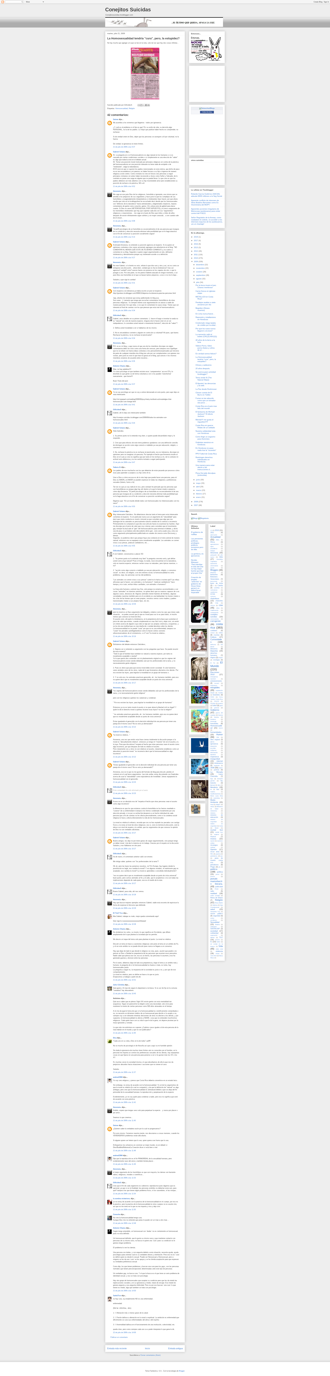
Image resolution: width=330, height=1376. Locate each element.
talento (212, 937)
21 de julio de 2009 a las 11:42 (124, 1102)
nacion (212, 841)
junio (198, 480)
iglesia (212, 742)
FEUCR (216, 701)
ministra (212, 813)
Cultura (213, 637)
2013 (196, 247)
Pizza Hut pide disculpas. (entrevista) (206, 474)
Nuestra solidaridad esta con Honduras (205, 432)
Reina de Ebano (216, 898)
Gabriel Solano (119, 152)
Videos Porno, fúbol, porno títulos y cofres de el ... (205, 348)
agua (211, 546)
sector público (216, 914)
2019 (196, 237)
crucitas (217, 635)
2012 (196, 251)
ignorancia (214, 744)
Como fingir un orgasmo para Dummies (205, 438)
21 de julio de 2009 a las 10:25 (124, 782)
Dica (115, 1038)
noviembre (200, 268)
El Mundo (216, 664)
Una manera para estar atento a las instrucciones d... (205, 467)
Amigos (212, 551)
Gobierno (214, 710)
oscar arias (215, 852)
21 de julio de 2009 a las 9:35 (124, 361)
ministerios (213, 811)
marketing (216, 798)
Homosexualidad (121, 108)
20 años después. (203, 368)
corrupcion (215, 621)
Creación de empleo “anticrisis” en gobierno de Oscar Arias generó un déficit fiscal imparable (196, 585)
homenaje (213, 721)
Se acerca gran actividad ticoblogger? (206, 373)
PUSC (217, 889)
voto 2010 (213, 955)
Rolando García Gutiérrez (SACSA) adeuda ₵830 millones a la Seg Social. (206, 195)
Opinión (213, 849)
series (212, 918)
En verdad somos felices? (206, 354)
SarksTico (117, 1296)
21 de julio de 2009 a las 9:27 (124, 258)
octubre (199, 272)
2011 (196, 255)
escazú (216, 683)
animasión (213, 555)
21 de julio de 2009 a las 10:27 (124, 833)
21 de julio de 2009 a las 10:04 (124, 604)
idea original (215, 740)
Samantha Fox (215, 911)
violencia (219, 951)
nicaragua (214, 845)
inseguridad (215, 759)
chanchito (219, 601)
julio (198, 282)
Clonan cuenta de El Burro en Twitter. (204, 394)
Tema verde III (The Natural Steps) (204, 379)
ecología (216, 660)
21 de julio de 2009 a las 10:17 (124, 683)
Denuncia (213, 649)
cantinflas (217, 588)
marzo (199, 490)
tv (211, 942)
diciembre (200, 265)
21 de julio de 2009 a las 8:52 (124, 186)
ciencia (212, 605)
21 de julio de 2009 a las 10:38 (124, 924)
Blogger (181, 1371)
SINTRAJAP (215, 929)
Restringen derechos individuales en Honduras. (204, 459)
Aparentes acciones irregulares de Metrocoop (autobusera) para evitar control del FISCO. (205, 211)
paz (221, 856)
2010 (196, 258)
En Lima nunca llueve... (205, 314)
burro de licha (216, 583)
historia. (216, 717)
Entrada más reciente (117, 1348)
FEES (212, 697)
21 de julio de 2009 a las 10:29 (124, 908)
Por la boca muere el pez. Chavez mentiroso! (206, 286)
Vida (220, 946)
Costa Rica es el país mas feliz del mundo (206, 407)
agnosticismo (214, 544)
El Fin (212, 663)
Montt (216, 828)
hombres (213, 719)
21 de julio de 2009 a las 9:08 (124, 221)
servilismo (213, 920)
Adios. (218, 540)
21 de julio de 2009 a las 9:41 (124, 405)
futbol (215, 705)
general (216, 708)
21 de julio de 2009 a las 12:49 (124, 1223)
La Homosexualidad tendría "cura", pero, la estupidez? (206, 359)
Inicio (147, 1348)
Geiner (115, 119)
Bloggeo (214, 570)
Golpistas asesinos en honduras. (204, 443)
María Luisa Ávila (216, 796)
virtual (217, 953)
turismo (217, 939)
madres (212, 791)
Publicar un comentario (119, 1337)
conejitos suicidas (214, 615)
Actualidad (215, 537)
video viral (219, 949)
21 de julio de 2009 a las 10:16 (124, 636)
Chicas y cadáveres (204, 365)
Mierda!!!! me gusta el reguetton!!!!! (204, 421)
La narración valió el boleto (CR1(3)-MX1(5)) (206, 335)
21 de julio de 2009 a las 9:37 (124, 384)
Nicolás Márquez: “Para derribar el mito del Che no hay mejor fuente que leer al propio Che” (197, 566)
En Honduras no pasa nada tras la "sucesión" (206, 449)
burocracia (213, 581)
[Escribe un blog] (141, 105)
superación (213, 935)
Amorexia (214, 553)
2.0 (211, 530)
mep (211, 804)
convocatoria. (214, 619)
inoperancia (214, 757)
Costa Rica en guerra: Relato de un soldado (205, 426)
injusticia (213, 754)
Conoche (116, 1214)
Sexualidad (214, 922)
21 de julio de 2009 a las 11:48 (124, 1151)
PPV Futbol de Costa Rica (206, 454)
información (214, 752)
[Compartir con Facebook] (146, 105)
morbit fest (219, 832)
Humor (219, 734)
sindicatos (213, 926)
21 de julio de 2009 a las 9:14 (124, 237)
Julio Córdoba (118, 985)
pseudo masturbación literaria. (216, 881)
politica (213, 869)
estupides (215, 687)
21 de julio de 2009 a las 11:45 (124, 1120)
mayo (198, 483)
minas (212, 806)
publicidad (219, 887)
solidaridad (214, 933)
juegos (221, 768)
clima (217, 608)
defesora (213, 644)
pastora (218, 854)
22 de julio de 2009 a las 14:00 (124, 1332)
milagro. (218, 804)
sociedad (214, 931)
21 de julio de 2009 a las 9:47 (124, 462)
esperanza (213, 685)
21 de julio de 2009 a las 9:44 (124, 423)
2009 (196, 261)
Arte (221, 557)
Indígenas (213, 750)
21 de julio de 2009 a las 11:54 (124, 1194)
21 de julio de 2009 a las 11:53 (124, 1178)
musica (213, 837)
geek (221, 705)
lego (211, 778)
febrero (199, 494)
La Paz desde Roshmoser (206, 389)
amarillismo (213, 548)
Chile (216, 603)
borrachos (214, 575)
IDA (218, 737)
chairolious (214, 598)
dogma (212, 657)
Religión (132, 108)
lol (211, 789)
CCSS (212, 594)
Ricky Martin (219, 903)
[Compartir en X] (143, 105)
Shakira (217, 924)
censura (213, 596)
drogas (220, 657)
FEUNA (212, 703)
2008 (196, 502)
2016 (196, 244)
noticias (212, 847)
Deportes (214, 651)
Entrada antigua (175, 1348)
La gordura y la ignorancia (197, 555)
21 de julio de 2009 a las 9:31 (124, 283)
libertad (212, 785)
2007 (196, 505)
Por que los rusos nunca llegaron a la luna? (205, 330)
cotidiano (213, 630)
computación (214, 612)
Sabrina (215, 905)
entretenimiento (216, 681)
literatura (214, 787)
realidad (213, 893)
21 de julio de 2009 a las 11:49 (124, 1164)
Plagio (212, 867)
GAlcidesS (117, 315)
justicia (216, 770)
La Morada (216, 772)
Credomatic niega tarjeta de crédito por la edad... (206, 324)
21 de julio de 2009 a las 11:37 (124, 1072)
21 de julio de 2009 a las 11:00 (124, 1033)
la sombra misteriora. (121, 1199)
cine (221, 605)
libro (219, 785)
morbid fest (216, 830)
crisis (221, 633)
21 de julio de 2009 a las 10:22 (124, 727)
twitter (218, 942)
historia (220, 715)
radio (212, 891)
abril (198, 487)
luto (217, 789)
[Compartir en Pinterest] (148, 105)
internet (220, 761)
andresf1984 (118, 1077)
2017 (196, 240)
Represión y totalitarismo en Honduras (206, 318)
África (212, 542)
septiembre (201, 275)
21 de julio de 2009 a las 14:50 (124, 1291)
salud (212, 909)
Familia (220, 693)
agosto (199, 279)
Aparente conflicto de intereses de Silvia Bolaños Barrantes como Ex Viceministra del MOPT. (205, 202)
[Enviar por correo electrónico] (139, 105)
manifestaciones (215, 794)
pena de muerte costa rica (216, 860)
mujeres (216, 834)
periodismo (214, 865)
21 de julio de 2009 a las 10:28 (124, 895)
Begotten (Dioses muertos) (203, 309)
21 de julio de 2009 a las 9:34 (124, 310)
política (220, 872)
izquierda (217, 765)
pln (219, 867)
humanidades (215, 732)
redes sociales (215, 895)
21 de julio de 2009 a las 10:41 (124, 980)
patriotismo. (214, 856)
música (213, 839)
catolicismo (213, 592)
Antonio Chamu (119, 366)
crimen (212, 633)
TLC (221, 937)
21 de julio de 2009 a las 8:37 (124, 147)
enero (198, 497)
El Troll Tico (118, 913)
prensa (212, 876)
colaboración (214, 610)
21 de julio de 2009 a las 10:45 (124, 994)
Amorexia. (117, 191)
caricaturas (213, 590)
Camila (220, 585)
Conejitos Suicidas (128, 9)
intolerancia (218, 763)
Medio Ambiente (214, 801)
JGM (212, 768)
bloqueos (213, 572)
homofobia (214, 724)
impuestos (213, 746)
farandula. (216, 695)
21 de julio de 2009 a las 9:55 (124, 506)
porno (217, 874)
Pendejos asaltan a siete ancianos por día (206, 303)
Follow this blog (207, 112)
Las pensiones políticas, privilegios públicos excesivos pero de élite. (197, 544)
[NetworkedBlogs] (207, 108)
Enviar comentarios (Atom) (150, 1355)
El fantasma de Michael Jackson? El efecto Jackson (205, 414)
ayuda (212, 568)
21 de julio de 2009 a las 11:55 (124, 1209)
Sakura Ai (117, 467)
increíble (213, 748)
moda (221, 826)
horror (221, 728)
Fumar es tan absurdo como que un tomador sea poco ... (206, 400)
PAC (211, 854)
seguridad (216, 916)
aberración (213, 535)
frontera (220, 703)
